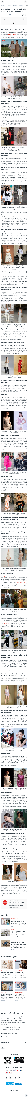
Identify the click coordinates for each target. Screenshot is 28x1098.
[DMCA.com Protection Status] (10, 1083)
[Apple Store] (19, 1061)
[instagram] (11, 1077)
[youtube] (15, 1077)
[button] (20, 15)
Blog (9, 5)
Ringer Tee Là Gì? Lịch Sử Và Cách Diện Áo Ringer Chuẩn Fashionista (18, 921)
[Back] (2, 1)
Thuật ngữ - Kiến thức (18, 5)
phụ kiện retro (21, 582)
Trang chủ (3, 5)
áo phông (6, 623)
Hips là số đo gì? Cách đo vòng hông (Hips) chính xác (7, 974)
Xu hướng (13, 940)
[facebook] (6, 1077)
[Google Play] (19, 1058)
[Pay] (18, 1083)
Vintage (3, 576)
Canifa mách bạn (14, 918)
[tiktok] (20, 1077)
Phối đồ (12, 929)
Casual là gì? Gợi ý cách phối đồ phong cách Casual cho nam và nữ (18, 944)
